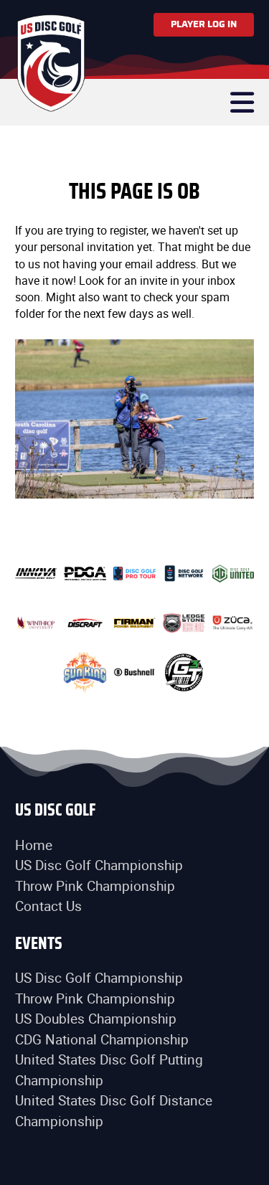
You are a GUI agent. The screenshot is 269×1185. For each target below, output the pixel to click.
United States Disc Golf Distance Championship (113, 1110)
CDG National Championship (102, 1039)
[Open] (242, 102)
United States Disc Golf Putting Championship (109, 1069)
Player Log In (204, 24)
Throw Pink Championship (95, 885)
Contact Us (48, 905)
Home (33, 844)
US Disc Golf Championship (99, 864)
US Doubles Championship (95, 1018)
